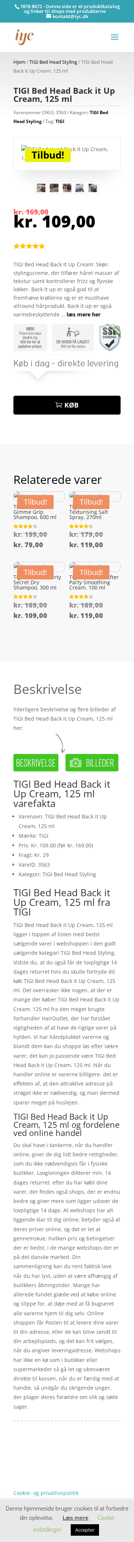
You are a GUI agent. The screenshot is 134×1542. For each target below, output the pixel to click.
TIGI (59, 121)
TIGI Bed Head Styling (53, 62)
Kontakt (22, 1481)
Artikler (41, 1458)
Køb (71, 405)
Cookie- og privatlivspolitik (46, 1492)
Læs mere (76, 1517)
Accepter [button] (85, 1529)
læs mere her (83, 314)
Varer (20, 1470)
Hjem (19, 62)
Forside (22, 1458)
